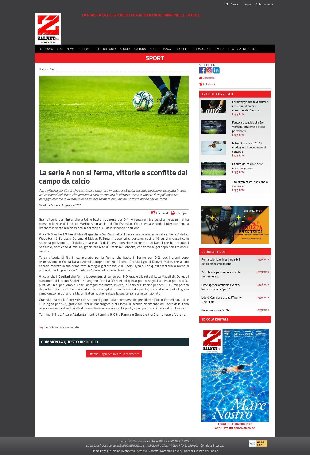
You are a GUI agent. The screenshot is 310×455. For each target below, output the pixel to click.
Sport (154, 48)
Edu (60, 48)
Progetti (182, 48)
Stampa (181, 213)
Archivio (142, 450)
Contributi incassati (212, 445)
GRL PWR (84, 48)
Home (42, 69)
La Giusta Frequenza (242, 48)
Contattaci (208, 77)
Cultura (140, 48)
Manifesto (128, 450)
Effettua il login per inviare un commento (114, 354)
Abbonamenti (264, 4)
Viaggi (167, 48)
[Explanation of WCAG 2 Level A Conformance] (258, 442)
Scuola (125, 48)
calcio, (59, 327)
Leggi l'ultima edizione (235, 424)
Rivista (219, 48)
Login (247, 4)
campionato (71, 327)
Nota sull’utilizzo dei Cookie (201, 450)
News (70, 48)
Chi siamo (46, 48)
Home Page (99, 450)
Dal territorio (105, 48)
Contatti (153, 450)
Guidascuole (201, 48)
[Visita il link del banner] (235, 225)
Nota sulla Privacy (171, 450)
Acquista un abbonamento (235, 428)
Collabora (208, 84)
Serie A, (49, 327)
